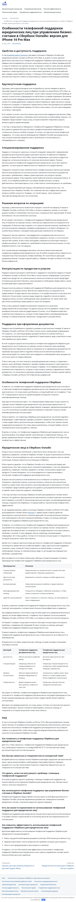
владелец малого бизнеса (17, 55)
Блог (3, 878)
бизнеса (31, 512)
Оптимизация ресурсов (49, 891)
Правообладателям (9, 884)
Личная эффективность (52, 9)
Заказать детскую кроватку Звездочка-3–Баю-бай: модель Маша (18, 865)
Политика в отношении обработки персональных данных (29, 878)
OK (43, 900)
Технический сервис (9, 12)
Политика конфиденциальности (46, 881)
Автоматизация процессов (12, 9)
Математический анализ (29, 891)
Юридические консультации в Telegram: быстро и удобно (58, 865)
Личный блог (14, 18)
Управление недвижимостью (30, 12)
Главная (4, 18)
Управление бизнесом (32, 9)
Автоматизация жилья (52, 12)
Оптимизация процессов (11, 894)
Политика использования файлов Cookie (17, 881)
